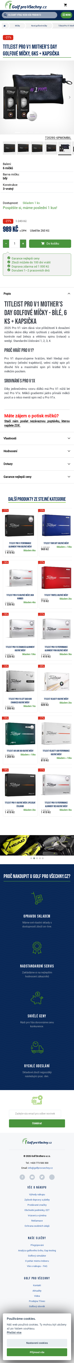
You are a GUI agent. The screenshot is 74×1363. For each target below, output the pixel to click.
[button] (7, 97)
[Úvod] (5, 25)
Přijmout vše (37, 1352)
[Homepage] (26, 5)
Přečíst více (14, 1332)
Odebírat (37, 1123)
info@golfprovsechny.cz (40, 1168)
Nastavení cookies (37, 1342)
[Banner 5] (43, 858)
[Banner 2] (34, 858)
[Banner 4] (40, 858)
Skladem (31, 203)
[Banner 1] (31, 858)
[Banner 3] (37, 858)
